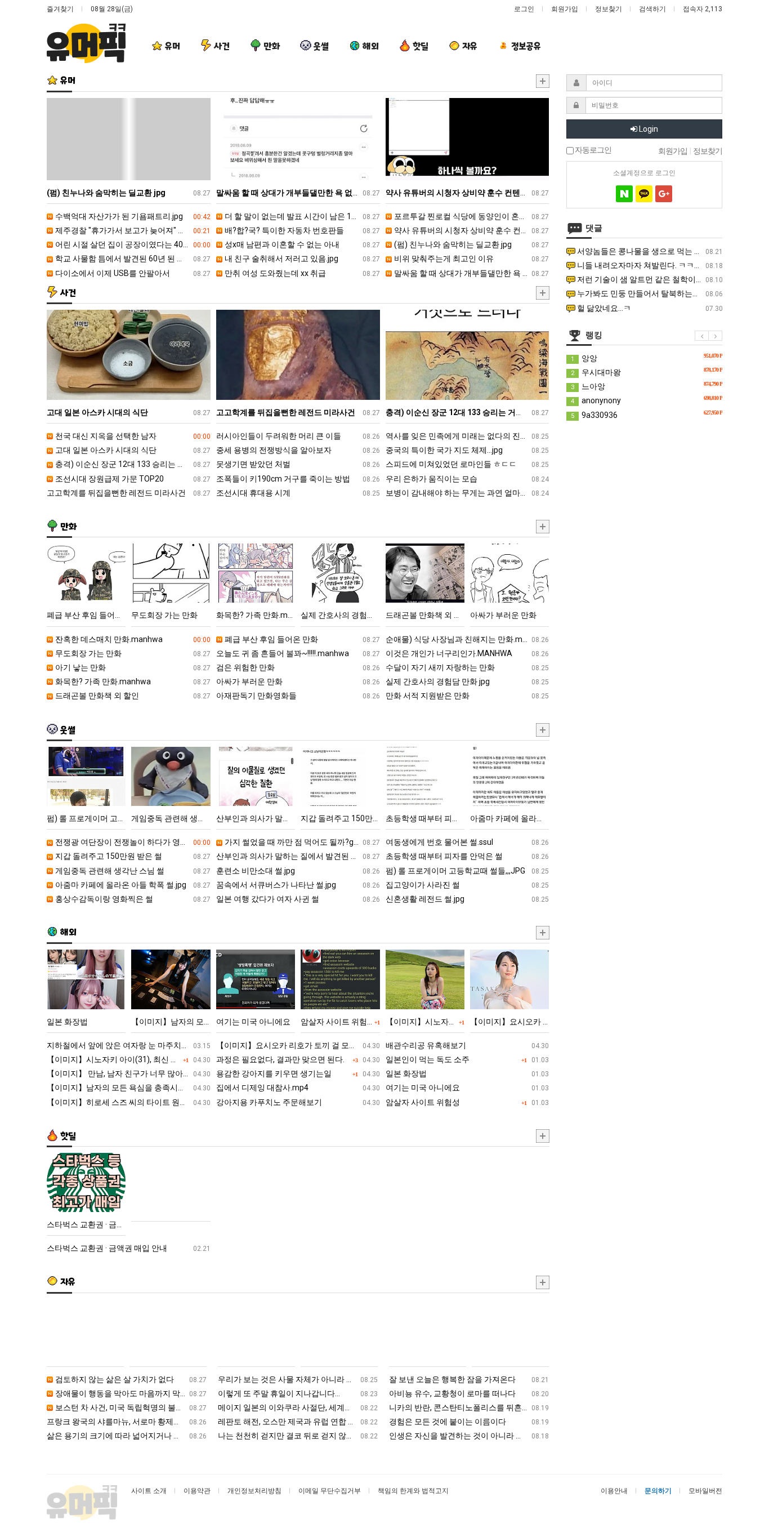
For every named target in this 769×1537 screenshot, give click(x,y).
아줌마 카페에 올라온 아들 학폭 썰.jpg (132, 884)
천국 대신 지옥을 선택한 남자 (132, 435)
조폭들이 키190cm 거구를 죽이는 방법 (298, 478)
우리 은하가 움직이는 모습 (467, 478)
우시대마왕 (646, 372)
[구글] (663, 193)
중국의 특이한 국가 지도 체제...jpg (467, 450)
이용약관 (197, 1491)
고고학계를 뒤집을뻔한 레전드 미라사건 (129, 492)
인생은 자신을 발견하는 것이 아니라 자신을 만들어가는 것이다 (469, 1435)
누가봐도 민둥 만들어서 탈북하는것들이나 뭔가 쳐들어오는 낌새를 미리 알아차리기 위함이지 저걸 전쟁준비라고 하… (649, 293)
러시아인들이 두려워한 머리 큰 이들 (298, 435)
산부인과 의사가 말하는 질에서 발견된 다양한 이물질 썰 (298, 856)
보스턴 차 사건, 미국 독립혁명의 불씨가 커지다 (130, 1407)
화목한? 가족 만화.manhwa (132, 681)
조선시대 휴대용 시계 (298, 492)
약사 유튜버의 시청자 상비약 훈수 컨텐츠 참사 (470, 230)
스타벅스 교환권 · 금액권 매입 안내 (129, 1248)
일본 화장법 (467, 1073)
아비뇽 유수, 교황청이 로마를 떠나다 (469, 1393)
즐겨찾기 (60, 9)
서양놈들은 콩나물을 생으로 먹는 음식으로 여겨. (649, 251)
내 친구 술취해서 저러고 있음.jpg (301, 258)
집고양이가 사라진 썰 (467, 884)
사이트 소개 (149, 1491)
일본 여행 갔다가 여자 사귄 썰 (298, 898)
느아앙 (646, 386)
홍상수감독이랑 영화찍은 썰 (132, 898)
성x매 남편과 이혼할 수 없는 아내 (301, 244)
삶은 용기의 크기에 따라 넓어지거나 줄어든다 (127, 1435)
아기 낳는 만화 (132, 667)
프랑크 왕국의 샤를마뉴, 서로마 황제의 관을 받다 (127, 1421)
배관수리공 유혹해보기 (467, 1045)
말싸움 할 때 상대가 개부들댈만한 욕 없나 (470, 273)
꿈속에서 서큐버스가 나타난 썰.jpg (298, 884)
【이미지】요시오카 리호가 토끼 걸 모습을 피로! (298, 1045)
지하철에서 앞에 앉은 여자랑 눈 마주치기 (129, 1045)
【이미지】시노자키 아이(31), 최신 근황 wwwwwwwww (129, 1059)
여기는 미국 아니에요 (467, 1087)
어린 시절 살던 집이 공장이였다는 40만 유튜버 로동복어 (132, 244)
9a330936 (646, 414)
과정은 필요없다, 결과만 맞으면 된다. (298, 1059)
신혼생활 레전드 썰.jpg (467, 898)
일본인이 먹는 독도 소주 (467, 1059)
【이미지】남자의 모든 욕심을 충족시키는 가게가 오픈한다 (129, 1087)
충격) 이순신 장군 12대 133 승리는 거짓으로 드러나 (132, 464)
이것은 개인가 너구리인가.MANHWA (467, 653)
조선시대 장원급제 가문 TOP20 (132, 478)
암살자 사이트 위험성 (467, 1102)
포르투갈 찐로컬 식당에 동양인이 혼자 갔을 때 (470, 216)
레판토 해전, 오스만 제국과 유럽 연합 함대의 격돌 (298, 1421)
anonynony (646, 400)
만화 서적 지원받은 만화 (467, 695)
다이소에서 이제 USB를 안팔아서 (132, 273)
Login (647, 128)
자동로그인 (592, 150)
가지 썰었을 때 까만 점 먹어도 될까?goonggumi (301, 842)
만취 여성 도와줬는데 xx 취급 (301, 273)
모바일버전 (705, 1491)
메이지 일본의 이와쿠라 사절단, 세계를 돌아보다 (298, 1407)
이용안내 (614, 1491)
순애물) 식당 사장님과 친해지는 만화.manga (467, 639)
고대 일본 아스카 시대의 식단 (132, 450)
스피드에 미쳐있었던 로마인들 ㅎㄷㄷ (467, 464)
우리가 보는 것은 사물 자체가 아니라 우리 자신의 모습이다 (298, 1379)
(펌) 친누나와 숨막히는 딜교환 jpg (470, 244)
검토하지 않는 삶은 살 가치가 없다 (130, 1379)
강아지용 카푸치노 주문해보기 (298, 1102)
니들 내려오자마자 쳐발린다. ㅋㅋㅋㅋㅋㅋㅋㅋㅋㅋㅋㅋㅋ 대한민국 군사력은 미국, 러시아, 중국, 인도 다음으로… (649, 265)
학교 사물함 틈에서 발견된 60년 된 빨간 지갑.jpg (132, 258)
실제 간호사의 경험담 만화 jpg (467, 681)
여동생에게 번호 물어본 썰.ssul (467, 842)
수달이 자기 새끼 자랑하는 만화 (467, 667)
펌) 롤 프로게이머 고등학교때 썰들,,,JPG (467, 870)
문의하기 (658, 1491)
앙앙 (646, 358)
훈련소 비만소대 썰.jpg (298, 870)
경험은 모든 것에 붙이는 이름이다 (469, 1421)
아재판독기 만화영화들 (298, 695)
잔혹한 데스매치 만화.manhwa (132, 639)
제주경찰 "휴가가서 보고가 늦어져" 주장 (132, 230)
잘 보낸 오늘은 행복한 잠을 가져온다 (469, 1379)
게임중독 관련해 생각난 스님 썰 (132, 870)
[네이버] (624, 193)
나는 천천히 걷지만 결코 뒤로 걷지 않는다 (298, 1435)
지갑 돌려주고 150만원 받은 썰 (132, 856)
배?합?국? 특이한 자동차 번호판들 (301, 230)
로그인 (524, 9)
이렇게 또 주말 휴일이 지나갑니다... (298, 1393)
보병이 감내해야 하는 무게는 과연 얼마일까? (467, 492)
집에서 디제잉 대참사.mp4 (298, 1087)
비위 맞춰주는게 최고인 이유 (470, 258)
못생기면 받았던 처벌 (298, 464)
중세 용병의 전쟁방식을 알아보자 (298, 450)
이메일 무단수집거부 (329, 1491)
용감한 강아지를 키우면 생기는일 (298, 1073)
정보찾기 (608, 9)
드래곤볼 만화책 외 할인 (132, 695)
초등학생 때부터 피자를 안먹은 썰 (467, 856)
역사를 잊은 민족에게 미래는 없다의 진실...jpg (467, 435)
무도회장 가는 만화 (132, 653)
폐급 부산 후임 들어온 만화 (301, 639)
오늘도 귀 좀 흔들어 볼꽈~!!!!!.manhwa (298, 653)
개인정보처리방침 (254, 1491)
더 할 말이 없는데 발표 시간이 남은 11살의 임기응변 (301, 216)
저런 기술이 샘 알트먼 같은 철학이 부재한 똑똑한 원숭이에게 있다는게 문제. (649, 279)
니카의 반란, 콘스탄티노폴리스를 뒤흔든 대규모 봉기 (469, 1407)
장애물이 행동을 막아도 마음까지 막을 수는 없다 (130, 1393)
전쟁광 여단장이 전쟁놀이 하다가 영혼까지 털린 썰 (132, 842)
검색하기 (652, 9)
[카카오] (644, 193)
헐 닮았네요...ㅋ (649, 308)
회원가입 (564, 9)
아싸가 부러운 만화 (298, 681)
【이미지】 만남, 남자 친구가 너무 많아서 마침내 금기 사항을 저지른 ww (129, 1073)
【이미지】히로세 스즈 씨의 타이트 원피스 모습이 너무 (129, 1102)
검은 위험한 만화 (298, 667)
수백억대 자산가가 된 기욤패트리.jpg (132, 216)
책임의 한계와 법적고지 (413, 1491)
